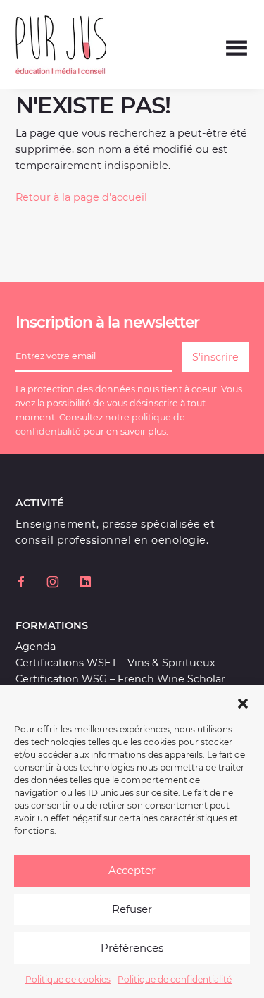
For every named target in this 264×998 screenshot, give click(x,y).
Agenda (35, 646)
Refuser (132, 909)
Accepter (132, 870)
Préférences (132, 947)
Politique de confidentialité (175, 979)
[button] (243, 702)
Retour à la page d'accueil (81, 197)
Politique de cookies (68, 979)
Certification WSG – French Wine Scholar (120, 679)
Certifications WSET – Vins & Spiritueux (115, 662)
